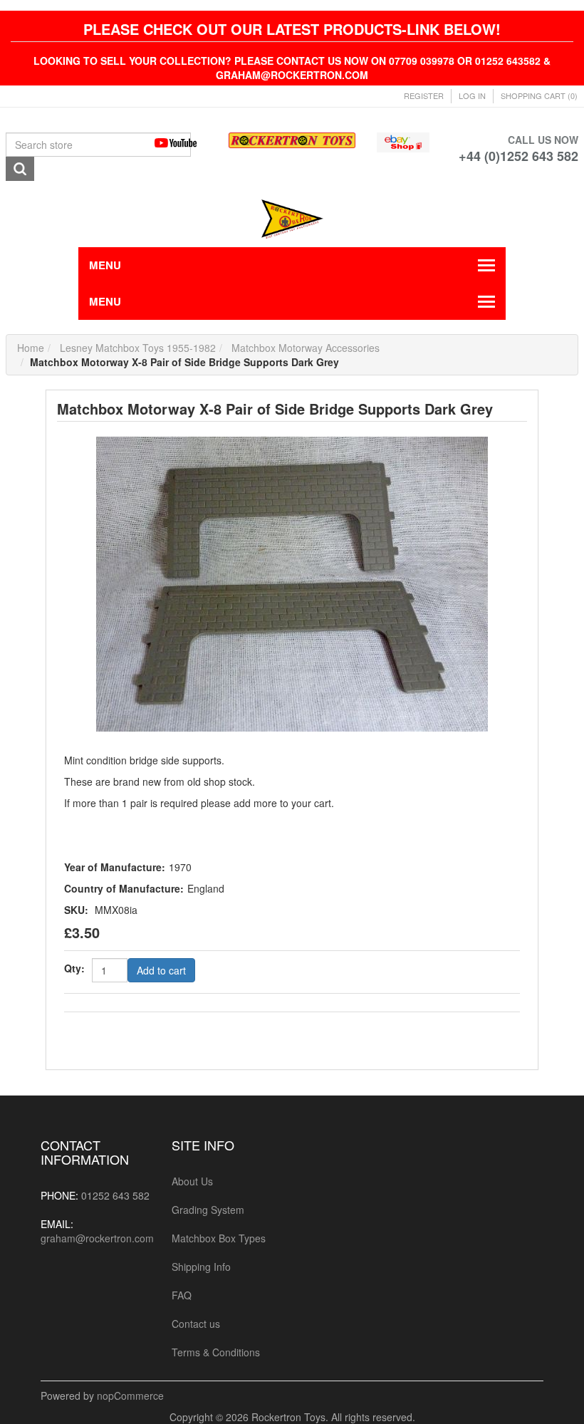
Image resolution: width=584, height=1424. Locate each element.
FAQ (182, 1295)
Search (20, 169)
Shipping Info (201, 1266)
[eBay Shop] (403, 141)
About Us (192, 1181)
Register (424, 95)
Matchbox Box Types (219, 1238)
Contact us (196, 1323)
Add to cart (161, 970)
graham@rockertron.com (97, 1238)
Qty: (74, 968)
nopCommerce (130, 1395)
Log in (472, 95)
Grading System (208, 1209)
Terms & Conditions (216, 1352)
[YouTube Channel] (181, 142)
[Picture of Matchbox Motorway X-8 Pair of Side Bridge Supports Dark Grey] (292, 583)
